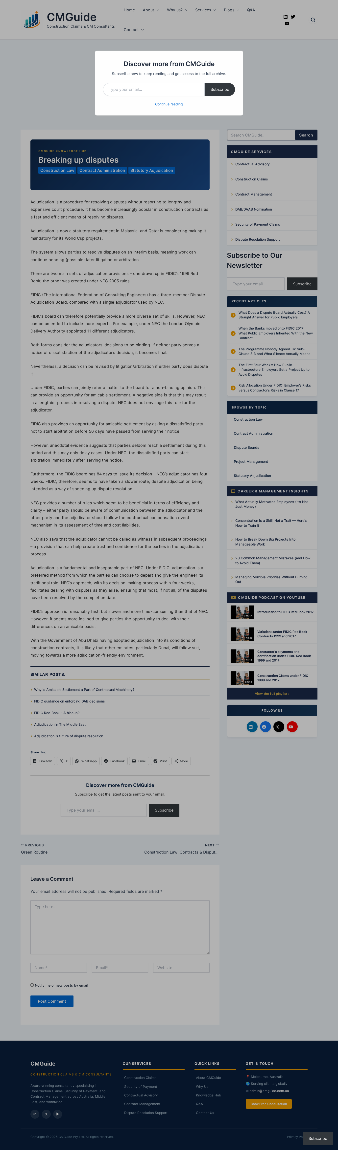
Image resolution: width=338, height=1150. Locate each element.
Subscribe (220, 89)
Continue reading (169, 104)
